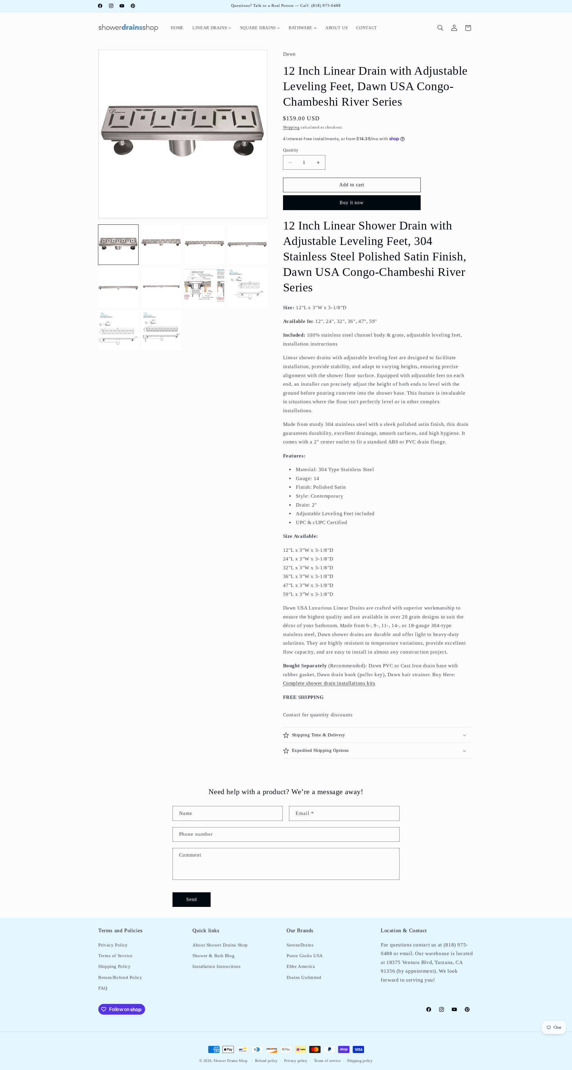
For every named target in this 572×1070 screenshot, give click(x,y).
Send (191, 899)
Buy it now (352, 202)
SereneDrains (300, 944)
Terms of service (327, 1061)
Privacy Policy (113, 944)
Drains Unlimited (304, 977)
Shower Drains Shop (230, 1061)
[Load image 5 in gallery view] (118, 287)
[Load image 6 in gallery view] (161, 287)
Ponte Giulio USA (305, 955)
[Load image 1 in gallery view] (118, 245)
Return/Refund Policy (120, 977)
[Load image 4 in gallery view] (247, 245)
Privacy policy (295, 1061)
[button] (440, 28)
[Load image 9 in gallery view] (118, 330)
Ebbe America (301, 966)
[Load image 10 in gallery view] (161, 330)
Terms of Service (115, 955)
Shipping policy (360, 1061)
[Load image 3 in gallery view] (204, 245)
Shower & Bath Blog (213, 955)
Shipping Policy (114, 966)
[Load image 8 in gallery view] (247, 287)
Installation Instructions (216, 966)
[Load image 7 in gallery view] (204, 287)
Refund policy (266, 1061)
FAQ (103, 988)
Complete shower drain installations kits (329, 683)
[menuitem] (177, 27)
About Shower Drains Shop (220, 944)
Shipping (291, 127)
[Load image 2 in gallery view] (161, 245)
